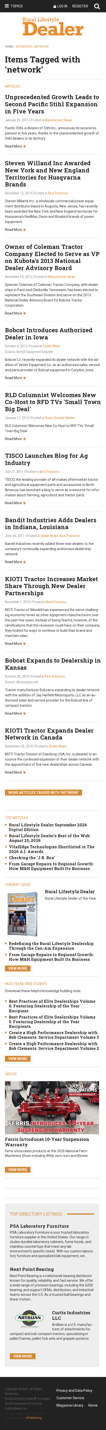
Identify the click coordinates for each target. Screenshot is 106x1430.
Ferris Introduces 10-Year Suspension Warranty (47, 1142)
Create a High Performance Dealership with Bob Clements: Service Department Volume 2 (54, 1046)
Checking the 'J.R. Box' (32, 857)
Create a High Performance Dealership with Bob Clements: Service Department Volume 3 (54, 1035)
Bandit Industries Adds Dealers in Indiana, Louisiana (50, 523)
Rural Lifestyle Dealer (70, 891)
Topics (17, 6)
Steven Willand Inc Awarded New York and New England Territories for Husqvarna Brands (48, 173)
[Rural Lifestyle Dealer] (22, 914)
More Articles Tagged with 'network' (43, 793)
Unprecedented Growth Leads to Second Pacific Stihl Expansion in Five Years (52, 104)
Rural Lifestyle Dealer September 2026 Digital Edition (48, 827)
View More (17, 968)
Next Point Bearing (32, 1269)
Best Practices (58, 193)
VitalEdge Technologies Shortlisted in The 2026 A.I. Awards (51, 849)
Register (80, 6)
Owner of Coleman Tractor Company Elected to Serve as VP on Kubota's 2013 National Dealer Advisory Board (52, 257)
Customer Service (70, 1398)
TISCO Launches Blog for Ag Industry (46, 459)
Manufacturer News (58, 120)
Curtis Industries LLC (71, 1315)
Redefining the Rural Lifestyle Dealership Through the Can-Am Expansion (51, 946)
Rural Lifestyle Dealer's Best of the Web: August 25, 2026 (49, 838)
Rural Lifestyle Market (60, 418)
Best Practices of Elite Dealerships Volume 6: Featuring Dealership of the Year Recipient (52, 1006)
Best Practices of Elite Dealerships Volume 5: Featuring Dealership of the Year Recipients (52, 1021)
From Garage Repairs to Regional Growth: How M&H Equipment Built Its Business (51, 866)
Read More (13, 146)
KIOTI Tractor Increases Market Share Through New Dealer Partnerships (51, 586)
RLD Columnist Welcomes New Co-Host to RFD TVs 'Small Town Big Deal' (53, 402)
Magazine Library (69, 1405)
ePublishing (34, 1418)
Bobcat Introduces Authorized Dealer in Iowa (48, 333)
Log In (62, 6)
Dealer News (52, 346)
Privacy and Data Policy (74, 1391)
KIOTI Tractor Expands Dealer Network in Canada (49, 734)
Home (9, 46)
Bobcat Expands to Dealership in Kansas (53, 663)
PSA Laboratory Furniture (39, 1226)
